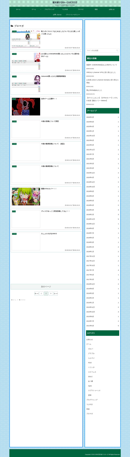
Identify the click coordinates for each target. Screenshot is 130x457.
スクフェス (92, 372)
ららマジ (91, 358)
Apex (90, 386)
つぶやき (89, 404)
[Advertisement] (46, 269)
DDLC (90, 376)
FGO (90, 363)
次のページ (46, 286)
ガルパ (90, 349)
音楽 (88, 409)
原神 (89, 395)
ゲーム (88, 344)
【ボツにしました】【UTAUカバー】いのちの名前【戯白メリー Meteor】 (102, 99)
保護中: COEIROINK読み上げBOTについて (101, 65)
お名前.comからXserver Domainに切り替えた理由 (102, 81)
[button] (117, 50)
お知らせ (89, 339)
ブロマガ (89, 414)
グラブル (91, 353)
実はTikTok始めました (94, 90)
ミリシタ (91, 367)
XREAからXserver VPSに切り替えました (101, 72)
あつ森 (90, 381)
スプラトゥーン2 (94, 390)
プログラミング (92, 400)
